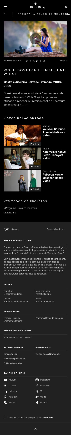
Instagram (45, 379)
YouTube (12, 379)
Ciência (16, 300)
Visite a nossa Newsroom (47, 353)
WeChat (12, 402)
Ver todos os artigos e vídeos (17, 337)
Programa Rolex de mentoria (49, 318)
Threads (12, 385)
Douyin (43, 402)
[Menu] (5, 7)
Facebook (45, 385)
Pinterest (12, 396)
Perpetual (13, 292)
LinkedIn (12, 391)
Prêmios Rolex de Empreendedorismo (13, 319)
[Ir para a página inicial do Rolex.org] (35, 5)
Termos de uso (10, 353)
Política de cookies (13, 363)
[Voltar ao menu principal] (5, 14)
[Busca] (65, 6)
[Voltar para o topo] (35, 429)
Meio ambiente (43, 292)
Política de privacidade (15, 358)
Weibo (43, 396)
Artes (45, 300)
